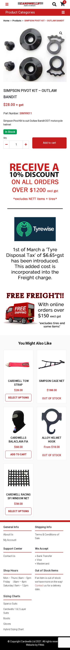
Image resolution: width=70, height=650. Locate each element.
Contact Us (9, 556)
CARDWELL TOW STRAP (18, 382)
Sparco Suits (10, 603)
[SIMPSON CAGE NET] (52, 364)
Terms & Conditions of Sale (47, 536)
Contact (39, 585)
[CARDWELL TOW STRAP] (18, 364)
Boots (6, 618)
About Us (8, 534)
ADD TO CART (18, 454)
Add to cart (49, 142)
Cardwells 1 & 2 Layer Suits (14, 611)
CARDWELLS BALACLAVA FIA (18, 439)
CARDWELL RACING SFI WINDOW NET (18, 496)
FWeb (41, 644)
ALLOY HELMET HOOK (51, 439)
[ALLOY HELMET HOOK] (52, 421)
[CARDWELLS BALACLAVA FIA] (18, 421)
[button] (61, 33)
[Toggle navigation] (7, 4)
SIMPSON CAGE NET (51, 381)
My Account (9, 540)
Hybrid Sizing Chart (13, 629)
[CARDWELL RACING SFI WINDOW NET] (18, 478)
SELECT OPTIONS (18, 397)
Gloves (7, 623)
